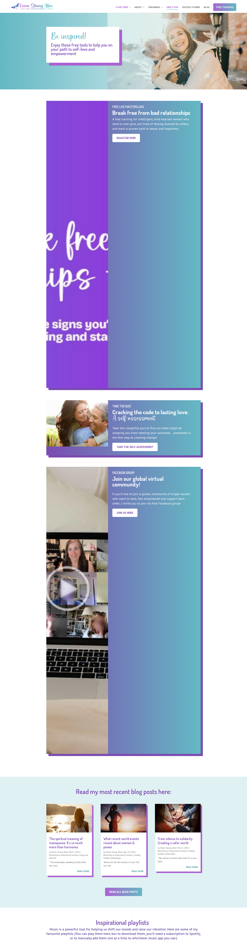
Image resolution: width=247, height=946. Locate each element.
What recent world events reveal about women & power (121, 842)
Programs (154, 7)
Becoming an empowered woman (63, 855)
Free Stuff (172, 7)
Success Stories (191, 7)
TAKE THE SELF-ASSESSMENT (135, 447)
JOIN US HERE (125, 513)
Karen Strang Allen (60, 852)
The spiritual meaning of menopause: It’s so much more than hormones (66, 842)
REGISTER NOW (126, 138)
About (138, 7)
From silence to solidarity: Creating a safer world (175, 840)
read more (83, 871)
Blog (207, 7)
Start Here (122, 7)
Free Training (224, 7)
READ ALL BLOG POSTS (123, 892)
